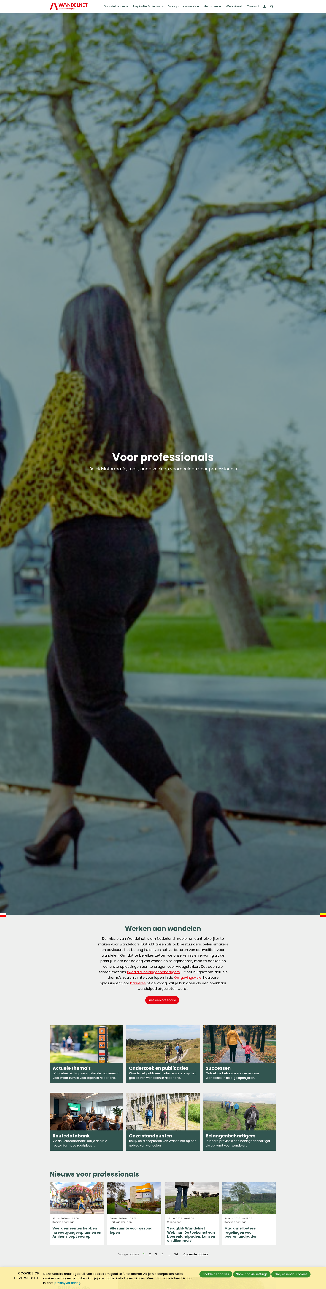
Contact (253, 6)
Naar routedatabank (86, 1122)
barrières (138, 983)
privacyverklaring (67, 1283)
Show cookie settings (251, 1274)
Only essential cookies (290, 1274)
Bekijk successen (239, 1054)
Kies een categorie (162, 1000)
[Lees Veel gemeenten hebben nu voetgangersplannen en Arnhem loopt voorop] (77, 1213)
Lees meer (163, 1122)
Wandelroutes (114, 6)
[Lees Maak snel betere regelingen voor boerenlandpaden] (249, 1213)
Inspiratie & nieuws (147, 6)
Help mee (211, 6)
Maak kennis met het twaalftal (239, 1122)
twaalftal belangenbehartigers (153, 972)
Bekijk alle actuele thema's (86, 1054)
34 (176, 1254)
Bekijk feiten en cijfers (163, 1054)
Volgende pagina (195, 1254)
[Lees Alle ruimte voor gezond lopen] (134, 1213)
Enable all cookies (216, 1274)
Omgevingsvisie (187, 977)
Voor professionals (182, 6)
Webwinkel (234, 6)
